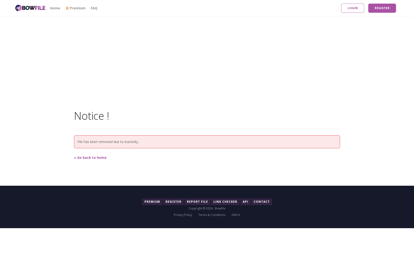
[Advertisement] (144, 50)
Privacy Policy (183, 215)
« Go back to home (90, 157)
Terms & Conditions (211, 215)
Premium (78, 8)
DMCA (236, 215)
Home (55, 8)
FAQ (94, 8)
